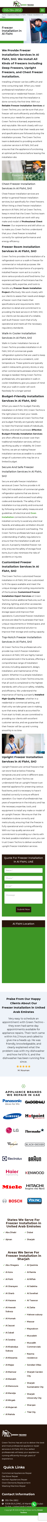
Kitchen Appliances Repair (14, 1479)
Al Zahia (31, 1307)
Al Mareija (11, 1393)
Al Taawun (32, 1300)
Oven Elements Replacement (16, 1483)
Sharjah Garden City (35, 1374)
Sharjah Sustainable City (35, 1385)
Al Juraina (10, 1340)
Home (4, 15)
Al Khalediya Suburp (12, 1349)
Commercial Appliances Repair (17, 1473)
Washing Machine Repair (14, 1486)
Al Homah (11, 1318)
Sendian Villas (34, 1365)
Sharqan (31, 1405)
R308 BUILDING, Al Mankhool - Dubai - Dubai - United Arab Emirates (24, 1505)
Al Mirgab (10, 1400)
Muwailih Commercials (34, 1345)
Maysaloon (32, 1329)
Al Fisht (9, 1279)
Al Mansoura (12, 1386)
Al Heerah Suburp (11, 1309)
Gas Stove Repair (10, 1476)
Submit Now (23, 909)
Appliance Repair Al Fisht (17, 15)
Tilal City (31, 1412)
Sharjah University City (34, 1396)
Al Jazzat (10, 1325)
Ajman (9, 1239)
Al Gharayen (12, 1286)
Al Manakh (11, 1379)
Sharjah (31, 1239)
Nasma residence (32, 1356)
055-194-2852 (12, 10)
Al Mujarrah (11, 1407)
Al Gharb (10, 1293)
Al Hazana (11, 1300)
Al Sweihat (32, 1293)
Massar (30, 1321)
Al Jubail (10, 1333)
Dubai (30, 1232)
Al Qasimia (32, 1265)
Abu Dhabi (11, 1232)
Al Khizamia (11, 1358)
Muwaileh (32, 1336)
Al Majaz (10, 1365)
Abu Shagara (12, 1265)
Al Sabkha (32, 1286)
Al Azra (9, 1272)
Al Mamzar (11, 1372)
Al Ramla (31, 1272)
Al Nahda (10, 1414)
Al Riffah (31, 1279)
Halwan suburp (34, 1314)
